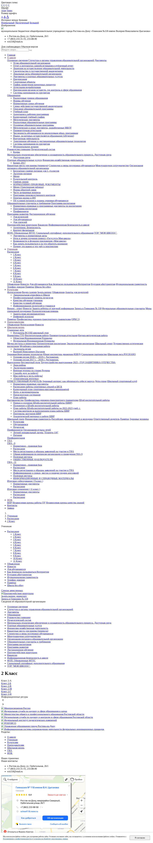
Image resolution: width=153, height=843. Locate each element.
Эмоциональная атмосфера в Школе (31, 295)
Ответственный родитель (107, 419)
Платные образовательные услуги (24, 160)
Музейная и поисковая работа (35, 346)
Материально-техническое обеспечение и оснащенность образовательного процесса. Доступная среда (59, 154)
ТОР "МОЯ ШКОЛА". (105, 233)
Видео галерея (29, 292)
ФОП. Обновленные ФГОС (21, 233)
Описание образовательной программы (33, 109)
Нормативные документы (26, 483)
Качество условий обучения (27, 303)
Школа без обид (43, 287)
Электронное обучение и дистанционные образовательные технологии (49, 141)
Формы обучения (22, 100)
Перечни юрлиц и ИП (24, 198)
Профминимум (21, 211)
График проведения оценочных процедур (34, 84)
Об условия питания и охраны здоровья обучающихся (40, 200)
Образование (13, 95)
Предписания (20, 79)
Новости (24, 284)
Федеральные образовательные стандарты (123, 308)
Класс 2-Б (6, 683)
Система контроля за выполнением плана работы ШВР (41, 411)
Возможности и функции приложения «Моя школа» (39, 241)
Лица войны (19, 365)
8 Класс (17, 273)
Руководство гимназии (18, 149)
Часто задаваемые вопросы (27, 192)
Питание (17, 435)
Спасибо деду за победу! (25, 373)
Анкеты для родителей (76, 292)
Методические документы (26, 119)
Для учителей (20, 222)
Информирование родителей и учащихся (34, 305)
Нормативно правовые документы (30, 384)
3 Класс (17, 260)
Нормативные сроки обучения (28, 103)
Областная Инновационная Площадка (32, 338)
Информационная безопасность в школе (68, 225)
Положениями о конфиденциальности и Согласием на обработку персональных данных (35, 839)
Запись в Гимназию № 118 (88, 308)
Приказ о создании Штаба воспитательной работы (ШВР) (42, 403)
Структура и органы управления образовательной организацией (61, 60)
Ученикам (12, 249)
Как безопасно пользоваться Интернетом (69, 284)
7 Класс (17, 270)
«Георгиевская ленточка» (26, 378)
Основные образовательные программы (33, 125)
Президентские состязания (26, 394)
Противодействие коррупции (22, 225)
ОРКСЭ (75, 319)
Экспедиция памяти (23, 368)
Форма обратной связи (24, 189)
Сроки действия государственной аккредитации (37, 106)
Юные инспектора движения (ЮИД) (62, 354)
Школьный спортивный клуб (122, 381)
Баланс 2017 (19, 163)
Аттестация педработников (27, 87)
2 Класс (17, 257)
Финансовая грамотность (38, 419)
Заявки (10, 508)
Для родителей (20, 216)
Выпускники (13, 362)
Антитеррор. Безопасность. (27, 227)
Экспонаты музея (22, 349)
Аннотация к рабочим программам (31, 114)
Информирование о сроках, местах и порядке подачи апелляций (46, 473)
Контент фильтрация (23, 230)
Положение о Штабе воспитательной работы (36, 405)
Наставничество (15, 400)
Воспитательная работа (37, 335)
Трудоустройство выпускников (56, 362)
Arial (3, 10)
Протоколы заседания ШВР (27, 413)
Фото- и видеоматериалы (26, 392)
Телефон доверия (16, 287)
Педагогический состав (43, 149)
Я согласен (140, 838)
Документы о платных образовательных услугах (38, 76)
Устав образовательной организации (31, 63)
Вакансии (43, 225)
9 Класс (17, 276)
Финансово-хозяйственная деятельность (62, 160)
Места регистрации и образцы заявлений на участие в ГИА (43, 451)
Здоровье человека (139, 419)
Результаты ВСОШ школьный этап (31, 332)
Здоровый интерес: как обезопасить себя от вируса (68, 381)
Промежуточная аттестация (27, 130)
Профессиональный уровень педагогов (33, 297)
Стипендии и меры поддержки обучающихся (72, 165)
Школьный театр (15, 419)
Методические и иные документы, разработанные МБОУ (42, 127)
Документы (101, 60)
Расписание (13, 252)
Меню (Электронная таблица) (28, 187)
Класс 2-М (6, 688)
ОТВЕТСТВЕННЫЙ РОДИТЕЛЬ (24, 381)
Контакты (12, 505)
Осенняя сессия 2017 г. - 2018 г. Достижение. (36, 359)
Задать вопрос (44, 292)
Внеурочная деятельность (26, 138)
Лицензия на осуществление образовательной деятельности (43, 68)
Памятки (29, 287)
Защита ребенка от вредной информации (53, 308)
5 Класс (17, 265)
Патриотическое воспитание (51, 343)
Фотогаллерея (14, 292)
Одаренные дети (15, 330)
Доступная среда (21, 157)
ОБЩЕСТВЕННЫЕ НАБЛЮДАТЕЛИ (33, 459)
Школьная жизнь (15, 327)
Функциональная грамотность (131, 284)
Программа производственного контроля (34, 195)
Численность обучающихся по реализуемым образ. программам (45, 133)
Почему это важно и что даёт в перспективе (35, 246)
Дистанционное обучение (42, 214)
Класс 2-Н (6, 694)
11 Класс (17, 281)
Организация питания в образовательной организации (35, 639)
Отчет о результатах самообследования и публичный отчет (43, 65)
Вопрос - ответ (14, 308)
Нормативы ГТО (15, 335)
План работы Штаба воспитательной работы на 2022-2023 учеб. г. (46, 408)
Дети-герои (101, 381)
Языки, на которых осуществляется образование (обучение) (43, 136)
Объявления (13, 284)
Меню (16, 176)
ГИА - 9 (11, 443)
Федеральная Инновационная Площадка (34, 341)
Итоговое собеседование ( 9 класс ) (25, 481)
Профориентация (16, 438)
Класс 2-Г (6, 691)
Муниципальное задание (26, 146)
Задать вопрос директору (14, 596)
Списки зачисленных (12, 590)
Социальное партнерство (94, 354)
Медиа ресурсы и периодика (21, 343)
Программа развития (17, 214)
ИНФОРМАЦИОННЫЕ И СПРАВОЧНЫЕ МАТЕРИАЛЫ (43, 478)
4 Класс (17, 262)
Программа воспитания (63, 203)
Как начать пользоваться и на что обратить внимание (40, 243)
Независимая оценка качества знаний (65, 502)
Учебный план (20, 111)
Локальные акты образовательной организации (37, 74)
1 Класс (17, 254)
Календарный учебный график (29, 117)
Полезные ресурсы (22, 457)
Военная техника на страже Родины (31, 370)
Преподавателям (15, 322)
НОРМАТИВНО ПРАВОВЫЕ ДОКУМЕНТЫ (37, 184)
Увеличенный (22, 22)
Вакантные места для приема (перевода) (27, 165)
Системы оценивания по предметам (31, 92)
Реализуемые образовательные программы (35, 122)
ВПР (9, 502)
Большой (34, 22)
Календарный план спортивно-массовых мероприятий (41, 389)
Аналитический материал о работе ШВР (34, 416)
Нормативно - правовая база (27, 446)
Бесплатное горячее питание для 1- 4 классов (36, 171)
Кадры (16, 152)
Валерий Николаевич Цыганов (29, 351)
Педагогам (18, 427)
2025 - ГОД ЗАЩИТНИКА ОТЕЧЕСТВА (94, 362)
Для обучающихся (22, 219)
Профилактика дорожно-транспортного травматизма (44, 319)
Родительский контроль (25, 179)
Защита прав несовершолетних (29, 314)
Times (9, 10)
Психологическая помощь (45, 311)
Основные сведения (17, 60)
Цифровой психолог (23, 316)
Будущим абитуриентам (103, 284)
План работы (19, 397)
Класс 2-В (6, 686)
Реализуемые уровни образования (30, 98)
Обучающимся (20, 424)
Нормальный (7, 22)
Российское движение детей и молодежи (72, 419)
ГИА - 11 (11, 462)
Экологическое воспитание (80, 343)
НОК (9, 500)
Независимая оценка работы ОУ (29, 502)
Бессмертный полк (30, 362)
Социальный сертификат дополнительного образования (65, 233)
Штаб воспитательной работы (94, 400)
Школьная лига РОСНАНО (122, 354)
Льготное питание (22, 173)
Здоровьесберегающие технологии (25, 354)
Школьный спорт (104, 343)
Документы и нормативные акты (30, 235)
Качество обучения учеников (28, 300)
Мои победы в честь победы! (28, 376)
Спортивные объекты (24, 82)
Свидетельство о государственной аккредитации (38, 71)
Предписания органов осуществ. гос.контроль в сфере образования (47, 90)
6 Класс (17, 268)
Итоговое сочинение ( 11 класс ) (23, 489)
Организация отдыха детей (37, 430)
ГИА (9, 440)
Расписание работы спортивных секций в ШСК (37, 386)
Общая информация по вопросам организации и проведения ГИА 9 (47, 454)
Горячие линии (21, 181)
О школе (11, 57)
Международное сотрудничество (112, 165)
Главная (11, 55)
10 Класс (17, 279)
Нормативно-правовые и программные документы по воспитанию (47, 206)
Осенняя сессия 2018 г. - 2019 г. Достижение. (36, 357)
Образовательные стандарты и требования (29, 203)
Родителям (12, 289)
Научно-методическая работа (93, 335)
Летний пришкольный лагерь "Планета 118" (35, 432)
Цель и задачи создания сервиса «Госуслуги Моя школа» (42, 238)
